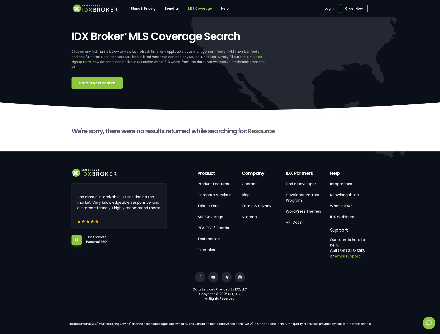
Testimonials (209, 238)
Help (225, 8)
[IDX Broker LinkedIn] (227, 277)
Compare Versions (214, 194)
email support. (348, 256)
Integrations (341, 183)
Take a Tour (208, 205)
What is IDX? (341, 205)
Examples (206, 249)
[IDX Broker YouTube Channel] (213, 277)
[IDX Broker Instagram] (240, 277)
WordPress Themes (303, 211)
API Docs (294, 222)
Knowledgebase (344, 194)
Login (329, 8)
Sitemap (249, 216)
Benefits (172, 8)
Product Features (213, 183)
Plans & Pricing (143, 8)
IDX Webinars (342, 216)
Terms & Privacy (256, 205)
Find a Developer (301, 183)
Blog (246, 194)
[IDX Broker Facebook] (200, 277)
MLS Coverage (200, 8)
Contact (249, 183)
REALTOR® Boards (213, 227)
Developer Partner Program (303, 197)
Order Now (354, 8)
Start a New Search (97, 83)
